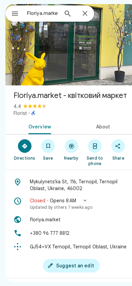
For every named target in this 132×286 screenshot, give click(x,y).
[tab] (38, 126)
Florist (20, 113)
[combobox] (42, 13)
